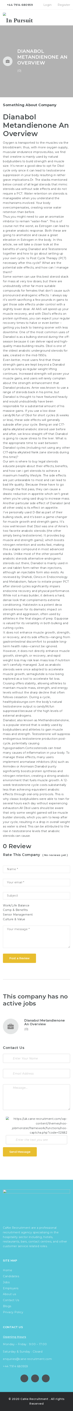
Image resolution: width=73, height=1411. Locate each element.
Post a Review (19, 958)
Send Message (19, 1152)
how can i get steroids (25, 471)
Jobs (6, 1282)
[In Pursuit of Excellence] (19, 17)
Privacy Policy (13, 1312)
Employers (10, 1288)
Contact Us (11, 1300)
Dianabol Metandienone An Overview (44, 1022)
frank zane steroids (45, 452)
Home (7, 1270)
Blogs (7, 1306)
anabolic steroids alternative (23, 558)
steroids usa (11, 189)
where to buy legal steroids (38, 461)
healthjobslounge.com (19, 702)
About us (9, 1294)
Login (47, 5)
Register (63, 5)
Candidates (11, 1276)
